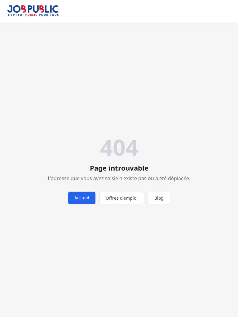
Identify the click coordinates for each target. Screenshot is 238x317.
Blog (159, 198)
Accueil (81, 198)
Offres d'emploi (122, 198)
